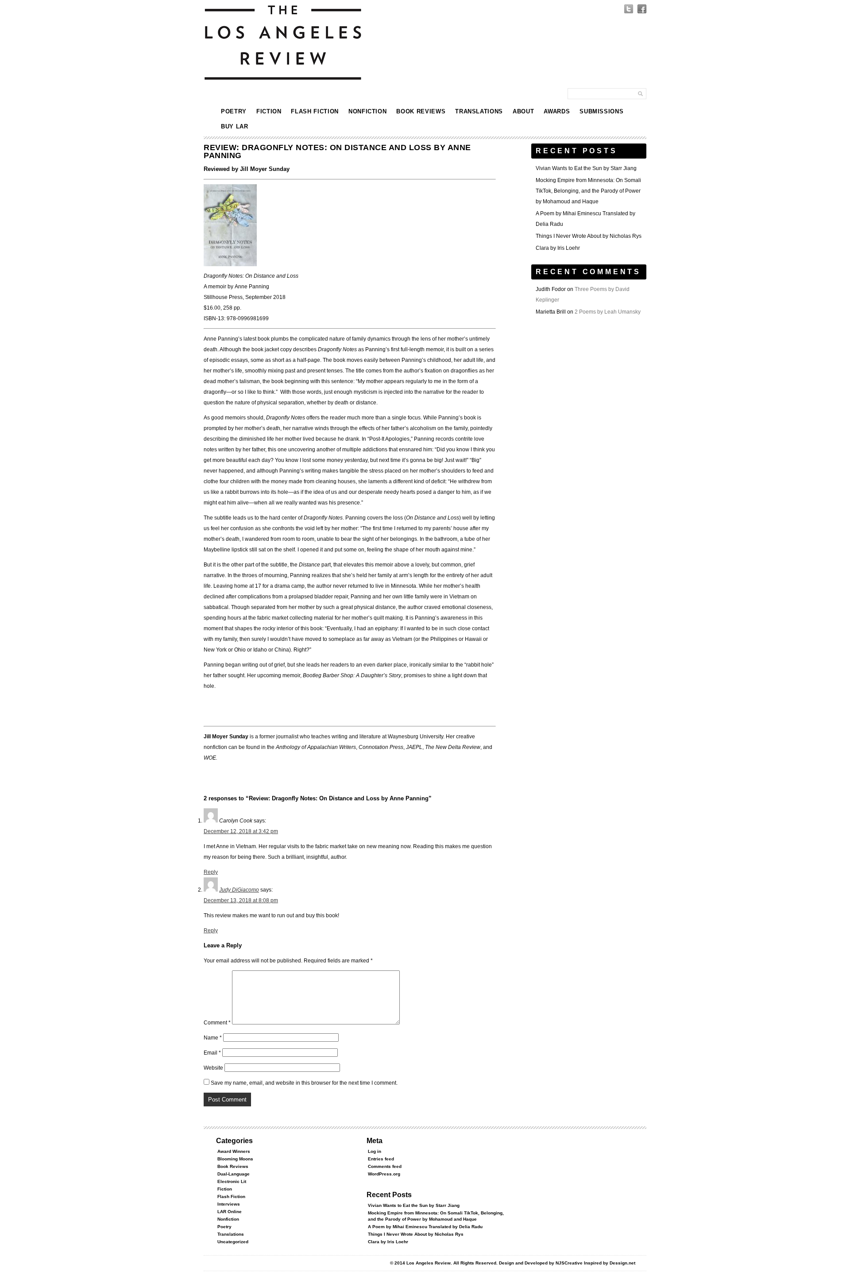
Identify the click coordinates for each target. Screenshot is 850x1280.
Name (213, 1038)
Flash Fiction (314, 111)
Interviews (228, 1204)
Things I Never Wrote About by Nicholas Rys (588, 236)
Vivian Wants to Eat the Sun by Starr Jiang (586, 168)
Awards (557, 111)
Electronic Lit (231, 1181)
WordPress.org (384, 1173)
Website (213, 1068)
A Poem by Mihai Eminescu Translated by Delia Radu (425, 1226)
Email (212, 1053)
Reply (211, 872)
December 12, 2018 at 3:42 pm (241, 831)
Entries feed (381, 1158)
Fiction (269, 111)
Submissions (601, 111)
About (523, 111)
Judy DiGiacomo (239, 890)
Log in (374, 1151)
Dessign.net (622, 1263)
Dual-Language (233, 1173)
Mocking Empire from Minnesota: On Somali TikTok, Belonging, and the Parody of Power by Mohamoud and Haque (588, 191)
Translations (479, 111)
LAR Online (229, 1211)
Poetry (234, 111)
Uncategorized (232, 1241)
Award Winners (233, 1151)
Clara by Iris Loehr (558, 248)
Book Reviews (420, 111)
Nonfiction (367, 111)
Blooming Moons (235, 1158)
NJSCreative (569, 1263)
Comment (217, 1023)
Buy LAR (234, 126)
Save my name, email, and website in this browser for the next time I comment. (304, 1083)
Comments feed (385, 1166)
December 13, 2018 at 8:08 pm (241, 900)
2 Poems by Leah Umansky (608, 312)
